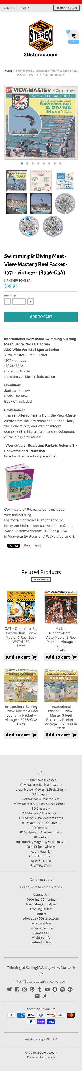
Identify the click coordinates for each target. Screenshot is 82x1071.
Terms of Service (41, 928)
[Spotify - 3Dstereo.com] (62, 989)
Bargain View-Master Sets (41, 799)
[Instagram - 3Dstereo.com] (24, 989)
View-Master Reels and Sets (39, 785)
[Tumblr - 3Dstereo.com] (39, 989)
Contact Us (41, 895)
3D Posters (39, 828)
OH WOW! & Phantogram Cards (41, 818)
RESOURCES (41, 933)
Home (8, 70)
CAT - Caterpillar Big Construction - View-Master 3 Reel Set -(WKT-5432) (21, 635)
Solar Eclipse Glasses (41, 847)
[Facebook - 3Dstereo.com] (17, 989)
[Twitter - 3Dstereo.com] (9, 989)
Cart (68, 7)
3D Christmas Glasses (41, 780)
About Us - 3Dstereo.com (41, 918)
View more (41, 579)
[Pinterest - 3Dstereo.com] (32, 989)
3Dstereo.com (47, 1052)
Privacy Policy (41, 923)
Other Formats (39, 856)
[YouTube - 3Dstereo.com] (47, 989)
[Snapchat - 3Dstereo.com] (54, 989)
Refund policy (41, 942)
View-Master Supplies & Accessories (39, 804)
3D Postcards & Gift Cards (39, 823)
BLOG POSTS (40, 866)
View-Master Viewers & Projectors (40, 789)
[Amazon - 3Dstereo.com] (44, 995)
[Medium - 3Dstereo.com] (37, 995)
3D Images (39, 794)
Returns (41, 914)
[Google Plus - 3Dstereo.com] (70, 989)
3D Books (39, 837)
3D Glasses (39, 808)
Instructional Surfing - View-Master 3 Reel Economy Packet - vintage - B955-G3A (21, 713)
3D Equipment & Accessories (39, 832)
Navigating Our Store (41, 904)
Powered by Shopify (41, 1057)
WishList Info (41, 938)
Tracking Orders (41, 909)
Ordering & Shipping (41, 899)
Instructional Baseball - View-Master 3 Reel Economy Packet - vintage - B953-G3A (61, 715)
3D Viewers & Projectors (39, 813)
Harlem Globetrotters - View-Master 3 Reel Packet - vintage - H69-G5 (61, 637)
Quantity (10, 295)
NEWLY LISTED (41, 861)
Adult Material (41, 851)
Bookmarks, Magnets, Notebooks (39, 842)
